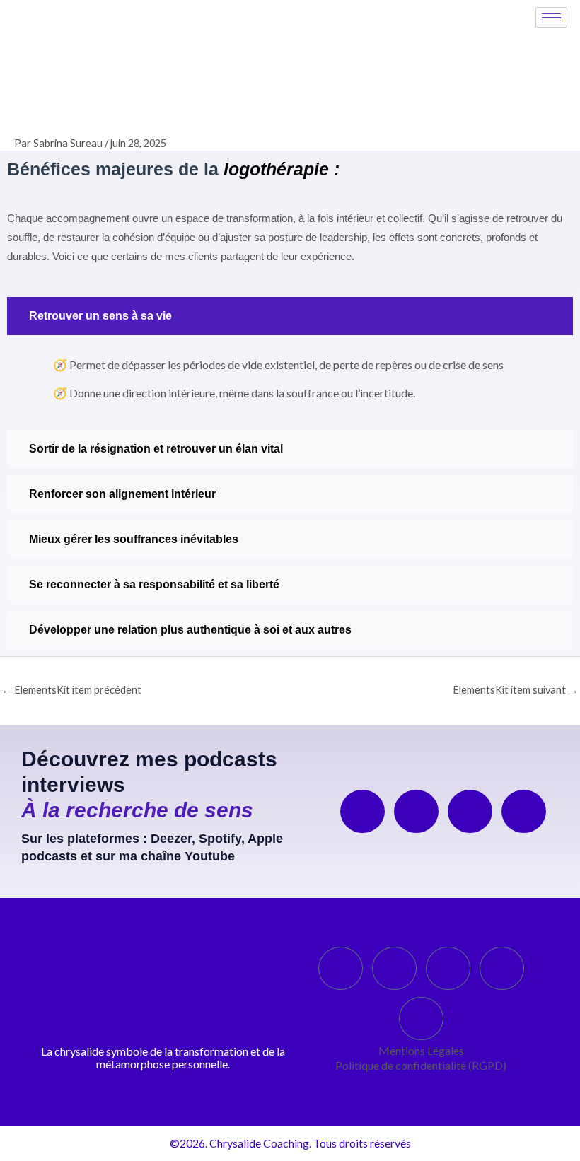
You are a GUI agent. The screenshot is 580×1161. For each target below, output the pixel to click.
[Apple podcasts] (470, 811)
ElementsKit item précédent (71, 690)
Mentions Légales (421, 1050)
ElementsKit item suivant (516, 690)
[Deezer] (362, 811)
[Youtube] (523, 811)
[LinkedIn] (340, 968)
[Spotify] (416, 811)
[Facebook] (394, 968)
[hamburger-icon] (551, 17)
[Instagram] (448, 968)
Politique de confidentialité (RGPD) (420, 1065)
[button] (290, 316)
